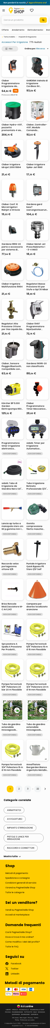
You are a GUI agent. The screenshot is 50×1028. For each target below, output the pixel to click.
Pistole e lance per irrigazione (18, 838)
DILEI (35, 1012)
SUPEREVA (34, 1014)
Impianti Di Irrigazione (27, 37)
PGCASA (8, 1012)
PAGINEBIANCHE (17, 1012)
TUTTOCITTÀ (28, 1012)
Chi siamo (15, 1017)
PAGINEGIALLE (24, 1009)
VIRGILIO (15, 1009)
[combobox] (25, 20)
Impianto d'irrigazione (20, 827)
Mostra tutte (11, 856)
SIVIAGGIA (41, 1012)
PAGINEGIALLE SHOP (37, 1009)
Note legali (23, 1017)
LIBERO (8, 1009)
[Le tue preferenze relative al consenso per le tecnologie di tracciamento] (45, 1023)
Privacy (30, 1017)
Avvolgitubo (14, 818)
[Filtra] (10, 48)
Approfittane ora (37, 2)
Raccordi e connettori (20, 847)
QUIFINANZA (16, 1014)
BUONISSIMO (25, 1014)
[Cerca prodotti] (43, 20)
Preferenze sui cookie (27, 1020)
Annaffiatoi (14, 810)
